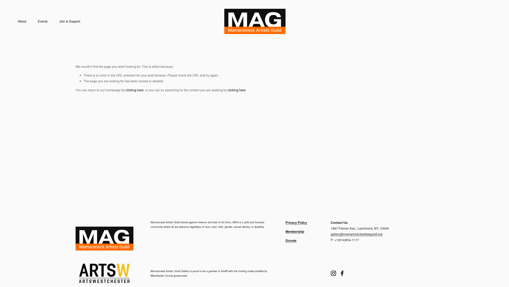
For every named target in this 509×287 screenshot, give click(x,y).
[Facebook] (342, 273)
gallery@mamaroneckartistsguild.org (356, 234)
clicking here (135, 90)
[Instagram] (333, 273)
